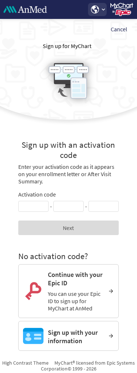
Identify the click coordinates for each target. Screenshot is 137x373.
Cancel (119, 29)
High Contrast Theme (25, 363)
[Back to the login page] (25, 9)
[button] (97, 9)
